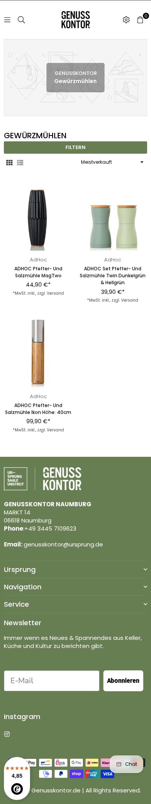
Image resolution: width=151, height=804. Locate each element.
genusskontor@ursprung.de (63, 544)
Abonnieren (123, 680)
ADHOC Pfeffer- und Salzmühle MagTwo (38, 272)
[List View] (20, 162)
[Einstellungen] (126, 20)
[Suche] (21, 19)
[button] (140, 20)
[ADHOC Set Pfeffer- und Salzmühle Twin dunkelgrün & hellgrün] (113, 217)
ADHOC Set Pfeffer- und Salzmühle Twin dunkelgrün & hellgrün (113, 275)
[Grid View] (9, 162)
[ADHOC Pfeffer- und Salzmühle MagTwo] (38, 217)
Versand (55, 293)
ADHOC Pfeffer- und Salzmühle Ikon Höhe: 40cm (38, 409)
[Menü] (7, 19)
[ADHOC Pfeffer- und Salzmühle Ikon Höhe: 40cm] (38, 353)
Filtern (75, 147)
